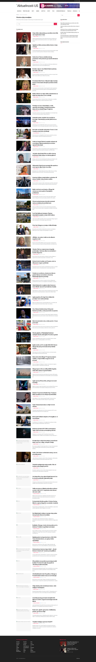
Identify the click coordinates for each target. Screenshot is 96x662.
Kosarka (24, 641)
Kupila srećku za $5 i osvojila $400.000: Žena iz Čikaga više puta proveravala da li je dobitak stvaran (44, 346)
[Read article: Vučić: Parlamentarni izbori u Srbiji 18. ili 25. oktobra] (23, 409)
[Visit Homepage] (27, 5)
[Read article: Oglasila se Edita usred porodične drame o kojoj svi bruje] (23, 49)
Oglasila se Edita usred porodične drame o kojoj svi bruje (72, 649)
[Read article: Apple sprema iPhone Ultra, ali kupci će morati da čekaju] (23, 385)
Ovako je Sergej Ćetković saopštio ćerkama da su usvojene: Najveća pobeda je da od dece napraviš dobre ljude (44, 143)
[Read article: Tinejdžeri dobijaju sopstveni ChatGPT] (23, 626)
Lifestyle (25, 643)
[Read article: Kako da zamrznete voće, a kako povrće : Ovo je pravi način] (23, 325)
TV (30, 646)
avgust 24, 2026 (42, 146)
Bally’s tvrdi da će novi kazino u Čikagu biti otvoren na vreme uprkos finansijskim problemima (43, 191)
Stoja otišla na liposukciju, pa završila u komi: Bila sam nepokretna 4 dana (73, 643)
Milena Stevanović (36, 493)
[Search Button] (79, 11)
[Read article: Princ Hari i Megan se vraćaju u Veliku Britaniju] (23, 229)
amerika (17, 643)
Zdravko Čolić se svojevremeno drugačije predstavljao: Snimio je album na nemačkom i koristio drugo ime (44, 251)
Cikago (17, 644)
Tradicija (32, 644)
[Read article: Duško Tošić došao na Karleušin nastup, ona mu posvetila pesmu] (23, 457)
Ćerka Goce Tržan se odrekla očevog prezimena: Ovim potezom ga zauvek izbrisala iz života (45, 58)
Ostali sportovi (26, 646)
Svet (24, 651)
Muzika (24, 644)
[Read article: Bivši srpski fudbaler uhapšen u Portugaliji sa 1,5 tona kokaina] (23, 421)
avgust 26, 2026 (42, 62)
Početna (17, 14)
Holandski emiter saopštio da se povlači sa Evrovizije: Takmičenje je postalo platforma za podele (44, 119)
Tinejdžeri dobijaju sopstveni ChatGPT (42, 621)
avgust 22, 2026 (42, 336)
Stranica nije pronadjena (23, 14)
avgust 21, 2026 (43, 493)
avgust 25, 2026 (42, 97)
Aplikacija (78, 658)
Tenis (31, 643)
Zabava (31, 650)
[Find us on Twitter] (76, 1)
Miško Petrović (35, 36)
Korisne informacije (18, 651)
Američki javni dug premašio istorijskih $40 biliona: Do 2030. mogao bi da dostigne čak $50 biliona (44, 599)
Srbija (24, 650)
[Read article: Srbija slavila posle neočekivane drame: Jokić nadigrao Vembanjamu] (23, 590)
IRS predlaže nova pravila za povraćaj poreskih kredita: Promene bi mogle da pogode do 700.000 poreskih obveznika (44, 562)
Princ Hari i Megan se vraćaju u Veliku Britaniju (44, 225)
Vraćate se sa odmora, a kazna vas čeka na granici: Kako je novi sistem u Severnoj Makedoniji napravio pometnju (43, 274)
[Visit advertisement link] (60, 5)
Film (17, 646)
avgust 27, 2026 (42, 36)
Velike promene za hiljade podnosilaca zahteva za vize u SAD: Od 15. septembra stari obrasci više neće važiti (44, 490)
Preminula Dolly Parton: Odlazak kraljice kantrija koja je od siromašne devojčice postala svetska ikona (44, 82)
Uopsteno (32, 647)
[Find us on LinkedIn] (79, 1)
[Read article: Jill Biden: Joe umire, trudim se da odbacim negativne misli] (23, 241)
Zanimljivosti (32, 651)
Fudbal (17, 647)
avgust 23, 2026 (42, 194)
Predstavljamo (26, 647)
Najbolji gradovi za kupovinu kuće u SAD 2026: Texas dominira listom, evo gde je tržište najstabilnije (44, 538)
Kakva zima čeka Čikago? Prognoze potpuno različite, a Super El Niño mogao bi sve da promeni (44, 358)
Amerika (17, 641)
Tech (31, 641)
